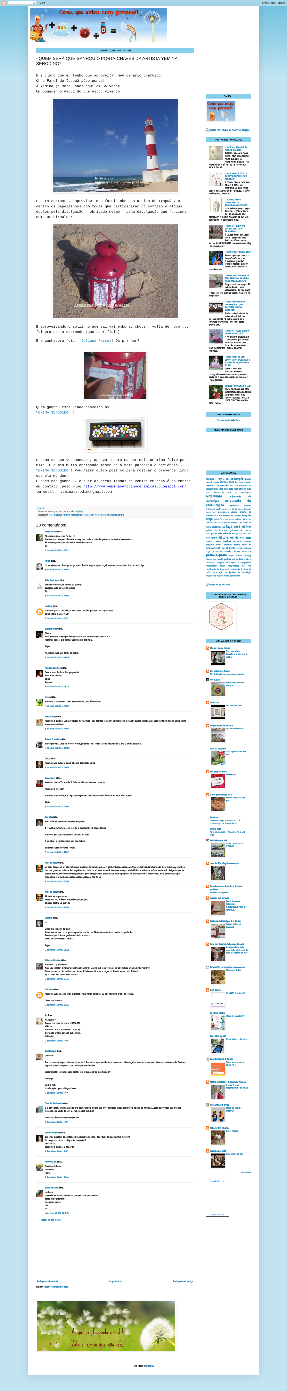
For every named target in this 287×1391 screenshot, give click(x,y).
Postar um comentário (51, 1219)
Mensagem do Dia (233, 970)
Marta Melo (50, 716)
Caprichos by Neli (218, 1036)
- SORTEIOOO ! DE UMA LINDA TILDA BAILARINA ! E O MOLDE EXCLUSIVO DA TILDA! (237, 361)
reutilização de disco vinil (217, 569)
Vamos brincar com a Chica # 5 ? (235, 1063)
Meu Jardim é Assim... (219, 1128)
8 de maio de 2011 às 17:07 (57, 569)
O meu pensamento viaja (221, 794)
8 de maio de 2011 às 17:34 (57, 618)
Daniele (48, 817)
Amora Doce (215, 829)
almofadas (210, 485)
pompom (220, 562)
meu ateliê (247, 533)
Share (40, 508)
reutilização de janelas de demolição (231, 572)
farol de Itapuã (55, 514)
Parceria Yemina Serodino (74, 514)
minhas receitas (224, 544)
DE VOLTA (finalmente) (235, 993)
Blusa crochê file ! (234, 705)
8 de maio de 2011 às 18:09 (57, 657)
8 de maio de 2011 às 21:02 (57, 852)
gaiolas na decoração (216, 530)
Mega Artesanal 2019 (235, 1016)
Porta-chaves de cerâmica (106, 514)
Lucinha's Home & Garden (221, 1059)
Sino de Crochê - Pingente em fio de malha (237, 1086)
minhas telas (241, 548)
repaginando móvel (215, 565)
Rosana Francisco (53, 739)
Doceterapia (50, 1051)
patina (231, 555)
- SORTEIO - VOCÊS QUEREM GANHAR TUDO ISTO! (237, 332)
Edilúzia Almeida (53, 960)
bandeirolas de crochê (230, 515)
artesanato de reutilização (228, 503)
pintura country (243, 555)
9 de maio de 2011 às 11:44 (56, 1040)
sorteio (121, 514)
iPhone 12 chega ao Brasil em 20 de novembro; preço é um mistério (225, 822)
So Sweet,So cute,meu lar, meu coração (227, 967)
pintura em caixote (214, 559)
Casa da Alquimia (218, 748)
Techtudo (214, 817)
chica (47, 697)
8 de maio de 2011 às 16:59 (57, 550)
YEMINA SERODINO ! (55, 412)
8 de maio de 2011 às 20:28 (57, 767)
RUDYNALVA (50, 1161)
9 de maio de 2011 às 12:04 (57, 1122)
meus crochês (228, 537)
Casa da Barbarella (54, 1103)
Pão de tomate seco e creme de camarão (227, 674)
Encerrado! (231, 774)
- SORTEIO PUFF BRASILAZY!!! (238, 252)
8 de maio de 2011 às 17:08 (57, 595)
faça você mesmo (238, 526)
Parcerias (90, 514)
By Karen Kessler (217, 1013)
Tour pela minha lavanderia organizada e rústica (236, 654)
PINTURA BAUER (227, 482)
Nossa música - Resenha (236, 1039)
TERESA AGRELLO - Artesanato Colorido (228, 1082)
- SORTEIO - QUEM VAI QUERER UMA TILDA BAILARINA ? (235, 228)
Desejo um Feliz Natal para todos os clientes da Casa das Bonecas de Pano (237, 950)
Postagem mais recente (47, 1281)
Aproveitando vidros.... (235, 728)
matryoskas (211, 533)
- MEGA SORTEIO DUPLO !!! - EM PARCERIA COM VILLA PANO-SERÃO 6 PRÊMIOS (237, 278)
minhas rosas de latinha (224, 548)
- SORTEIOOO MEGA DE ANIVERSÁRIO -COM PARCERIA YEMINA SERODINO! (235, 306)
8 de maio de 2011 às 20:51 (57, 806)
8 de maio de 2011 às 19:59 (57, 728)
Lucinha (48, 917)
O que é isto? (217, 1214)
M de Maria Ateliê (218, 840)
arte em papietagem (239, 492)
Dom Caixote (215, 990)
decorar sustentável (219, 898)
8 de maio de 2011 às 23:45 (57, 907)
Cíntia (48, 758)
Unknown (49, 989)
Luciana (48, 606)
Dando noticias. (232, 1131)
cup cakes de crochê (227, 522)
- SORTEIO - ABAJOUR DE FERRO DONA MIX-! (236, 149)
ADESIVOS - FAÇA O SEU (217, 479)
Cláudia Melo (51, 628)
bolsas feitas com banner (224, 519)
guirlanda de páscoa (240, 530)
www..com (217, 1181)
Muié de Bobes (51, 862)
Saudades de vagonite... (219, 892)
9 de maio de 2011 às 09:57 (57, 1004)
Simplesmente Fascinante (221, 725)
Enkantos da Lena (218, 771)
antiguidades (223, 485)
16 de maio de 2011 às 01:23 (57, 1213)
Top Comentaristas (223, 420)
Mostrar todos (246, 1172)
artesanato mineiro (240, 505)
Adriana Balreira (53, 668)
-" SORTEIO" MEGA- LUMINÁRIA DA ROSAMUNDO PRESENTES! (236, 202)
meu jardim (237, 533)
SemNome (236, 420)
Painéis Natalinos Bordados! (233, 925)
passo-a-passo (216, 555)
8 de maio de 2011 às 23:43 (57, 881)
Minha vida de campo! (220, 648)
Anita (47, 560)
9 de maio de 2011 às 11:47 (56, 1092)
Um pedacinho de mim (220, 671)
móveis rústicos (232, 551)
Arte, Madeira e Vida (219, 1104)
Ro (46, 1015)
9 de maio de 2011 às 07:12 (57, 978)
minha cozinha (213, 541)
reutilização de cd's (239, 565)
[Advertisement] (115, 1250)
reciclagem (231, 562)
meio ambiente (224, 533)
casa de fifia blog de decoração (224, 863)
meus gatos (245, 537)
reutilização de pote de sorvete (219, 575)
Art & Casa (215, 679)
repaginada (244, 562)
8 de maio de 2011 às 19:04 (57, 706)
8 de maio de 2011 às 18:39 (57, 686)
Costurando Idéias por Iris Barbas (225, 921)
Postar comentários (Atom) (56, 1286)
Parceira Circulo (243, 482)
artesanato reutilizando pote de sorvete (224, 509)
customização (218, 526)
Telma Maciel (51, 531)
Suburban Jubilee (218, 1151)
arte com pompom (237, 488)
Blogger (149, 1365)
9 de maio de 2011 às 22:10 (57, 1177)
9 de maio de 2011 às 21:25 (56, 1151)
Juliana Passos (96, 341)
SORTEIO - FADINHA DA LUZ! (238, 386)
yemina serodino (52, 1132)
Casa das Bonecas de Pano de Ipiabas (227, 944)
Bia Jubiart (50, 778)
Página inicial (115, 1281)
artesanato (214, 496)
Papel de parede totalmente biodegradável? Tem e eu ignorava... (236, 905)
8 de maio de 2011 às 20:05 (57, 748)
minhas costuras (232, 541)
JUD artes (214, 702)
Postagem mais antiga (183, 1281)
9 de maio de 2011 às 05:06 (57, 949)
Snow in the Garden (234, 1154)
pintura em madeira (233, 559)
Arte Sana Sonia (52, 580)
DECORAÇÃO (237, 479)
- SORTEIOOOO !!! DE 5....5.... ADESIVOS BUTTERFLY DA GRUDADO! (237, 176)
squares (236, 575)
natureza (246, 551)
